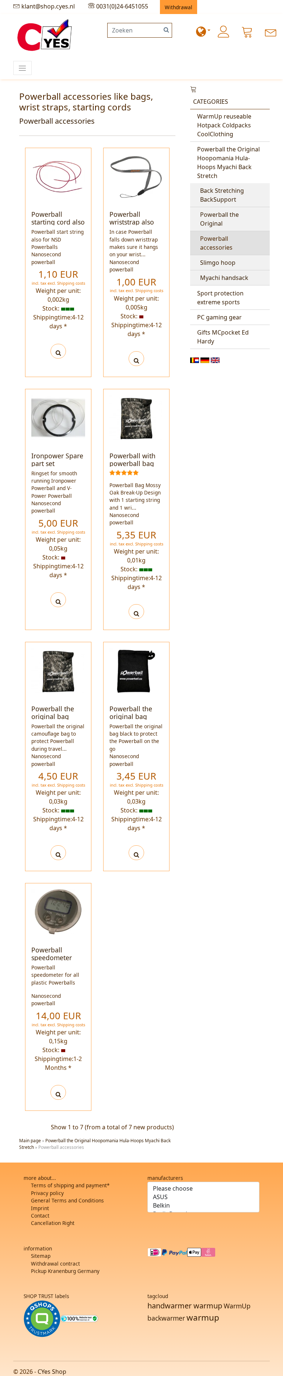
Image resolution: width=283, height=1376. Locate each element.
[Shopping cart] (247, 32)
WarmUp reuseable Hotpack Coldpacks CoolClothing (224, 125)
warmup (202, 1317)
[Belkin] (203, 1205)
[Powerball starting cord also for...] (58, 176)
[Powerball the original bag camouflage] (58, 852)
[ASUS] (203, 1197)
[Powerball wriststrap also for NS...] (136, 176)
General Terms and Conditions (67, 1200)
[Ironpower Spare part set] (58, 599)
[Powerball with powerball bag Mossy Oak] (136, 611)
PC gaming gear (219, 317)
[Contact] (271, 32)
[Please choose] (203, 1188)
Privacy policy (47, 1193)
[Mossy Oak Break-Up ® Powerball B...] (136, 417)
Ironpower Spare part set (57, 459)
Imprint (40, 1208)
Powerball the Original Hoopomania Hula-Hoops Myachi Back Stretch (228, 162)
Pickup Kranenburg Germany (65, 1270)
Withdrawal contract (55, 1263)
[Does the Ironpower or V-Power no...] (58, 417)
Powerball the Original (219, 218)
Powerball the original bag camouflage (52, 716)
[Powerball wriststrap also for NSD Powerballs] (136, 358)
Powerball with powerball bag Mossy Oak (132, 463)
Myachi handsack (224, 278)
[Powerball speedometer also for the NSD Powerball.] (58, 1092)
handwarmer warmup (184, 1306)
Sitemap (40, 1255)
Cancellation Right (52, 1222)
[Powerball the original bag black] (136, 852)
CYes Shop (52, 1372)
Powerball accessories (216, 243)
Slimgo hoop (217, 263)
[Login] (224, 32)
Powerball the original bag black (130, 716)
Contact (40, 1215)
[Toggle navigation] (22, 68)
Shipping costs (71, 283)
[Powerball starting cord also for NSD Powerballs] (58, 351)
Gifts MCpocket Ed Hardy (223, 336)
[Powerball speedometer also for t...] (58, 911)
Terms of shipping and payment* (70, 1185)
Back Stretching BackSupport (222, 194)
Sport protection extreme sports (220, 297)
